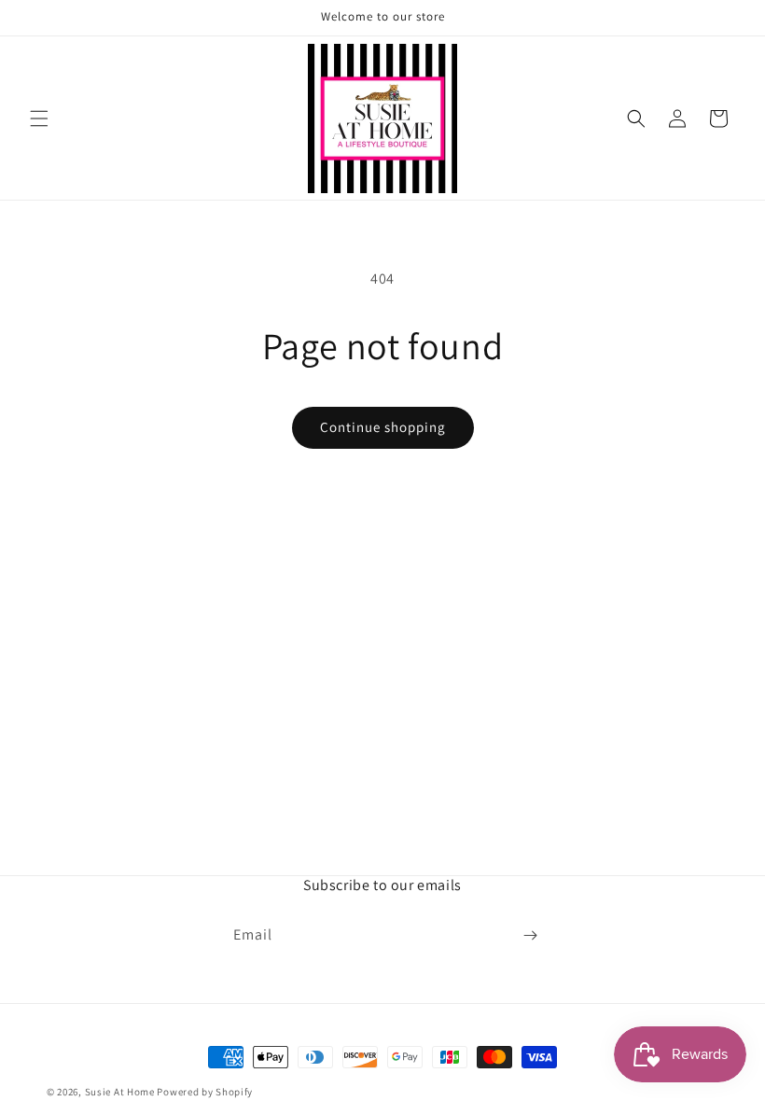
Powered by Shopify (205, 1091)
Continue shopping (383, 427)
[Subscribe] (529, 935)
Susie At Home (120, 1091)
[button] (39, 118)
